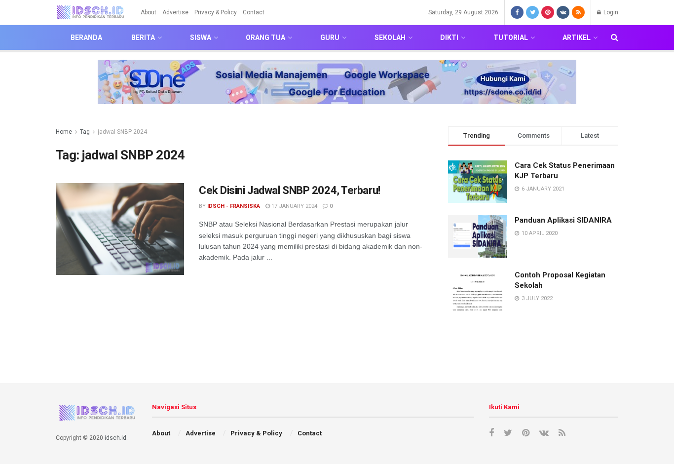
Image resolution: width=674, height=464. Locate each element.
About (148, 12)
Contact (253, 12)
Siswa (200, 37)
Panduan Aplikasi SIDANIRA (563, 220)
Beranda (86, 37)
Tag (85, 131)
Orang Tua (265, 37)
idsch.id (115, 437)
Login (610, 12)
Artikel (576, 37)
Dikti (449, 37)
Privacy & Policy (215, 12)
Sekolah (390, 37)
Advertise (175, 12)
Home (64, 131)
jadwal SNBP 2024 (122, 131)
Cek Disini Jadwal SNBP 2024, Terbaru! (289, 190)
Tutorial (510, 37)
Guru (329, 37)
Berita (143, 37)
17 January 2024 (293, 206)
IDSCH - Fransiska (233, 206)
